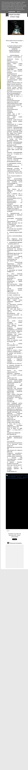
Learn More (11, 11)
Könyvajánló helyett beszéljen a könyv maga (14, 14)
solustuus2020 (14, 536)
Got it (18, 11)
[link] (14, 501)
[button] (8, 531)
